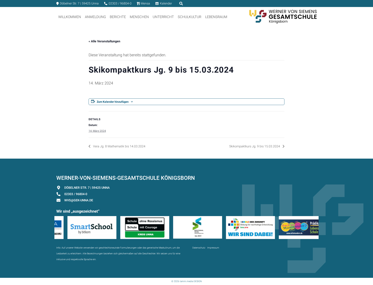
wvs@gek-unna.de (78, 200)
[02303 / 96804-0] (60, 194)
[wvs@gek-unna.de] (60, 200)
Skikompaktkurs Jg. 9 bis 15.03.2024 (255, 146)
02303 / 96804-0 (75, 194)
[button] (230, 17)
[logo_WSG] (283, 16)
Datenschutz (198, 247)
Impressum (213, 247)
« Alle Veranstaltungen (104, 41)
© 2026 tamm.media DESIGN (186, 281)
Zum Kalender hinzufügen (113, 101)
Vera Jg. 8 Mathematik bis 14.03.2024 (118, 146)
